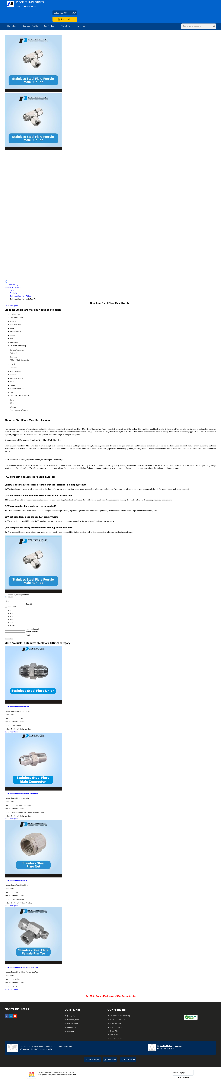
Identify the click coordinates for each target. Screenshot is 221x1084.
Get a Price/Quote (11, 306)
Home (12, 290)
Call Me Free (129, 1059)
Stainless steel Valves (118, 1019)
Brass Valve (114, 1031)
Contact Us (80, 26)
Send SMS (111, 1059)
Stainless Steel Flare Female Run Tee (21, 967)
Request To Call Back (13, 287)
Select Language (183, 1077)
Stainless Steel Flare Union (17, 706)
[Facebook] (7, 1017)
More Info (65, 26)
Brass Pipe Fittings (116, 1027)
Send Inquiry (66, 19)
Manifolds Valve (115, 1023)
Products (13, 293)
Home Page (12, 26)
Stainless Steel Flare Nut (16, 880)
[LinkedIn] (11, 1017)
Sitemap (70, 1031)
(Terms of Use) (69, 1072)
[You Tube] (15, 1017)
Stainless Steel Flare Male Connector (21, 793)
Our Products (49, 26)
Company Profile (30, 26)
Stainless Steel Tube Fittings (120, 1016)
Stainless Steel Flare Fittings (21, 296)
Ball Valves (114, 1035)
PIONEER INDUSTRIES (30, 3)
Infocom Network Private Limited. (67, 1075)
